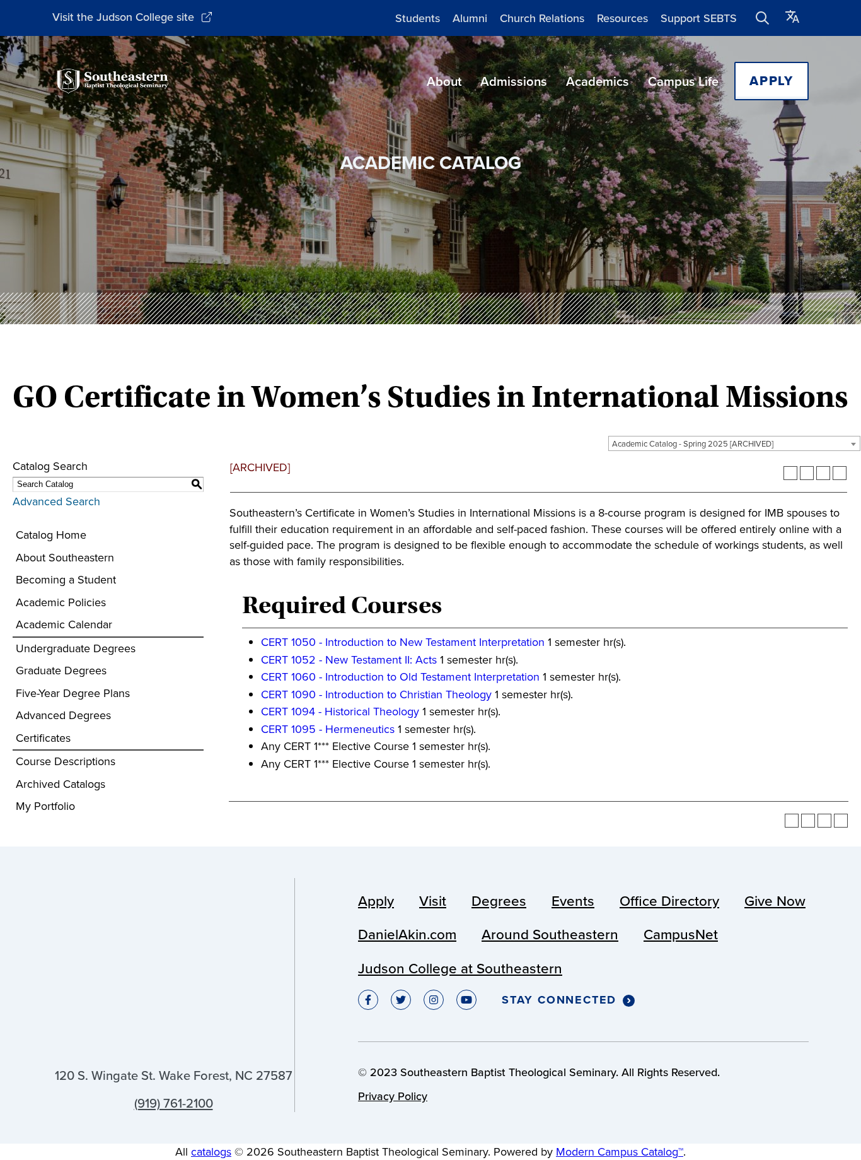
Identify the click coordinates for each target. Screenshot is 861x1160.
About (444, 81)
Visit (432, 901)
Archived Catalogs (60, 784)
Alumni (470, 18)
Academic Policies (61, 602)
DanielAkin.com (407, 934)
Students (417, 18)
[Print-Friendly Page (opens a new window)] (823, 473)
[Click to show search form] (762, 18)
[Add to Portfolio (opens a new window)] (790, 473)
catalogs (211, 1152)
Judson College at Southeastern (460, 968)
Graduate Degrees (61, 670)
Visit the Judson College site (123, 17)
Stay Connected (559, 1000)
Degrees (498, 901)
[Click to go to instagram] (434, 1000)
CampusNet (681, 934)
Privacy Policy (392, 1096)
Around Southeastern (550, 934)
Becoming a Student (66, 579)
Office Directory (669, 901)
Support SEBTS (699, 18)
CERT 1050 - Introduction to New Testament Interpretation (403, 642)
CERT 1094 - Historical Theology (340, 711)
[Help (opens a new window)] (840, 473)
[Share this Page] (807, 473)
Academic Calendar (64, 624)
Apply (771, 81)
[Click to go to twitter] (401, 1000)
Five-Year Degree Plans (73, 693)
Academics (597, 81)
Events (573, 901)
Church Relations (542, 18)
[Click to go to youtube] (466, 1000)
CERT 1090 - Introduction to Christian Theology (376, 694)
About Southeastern (65, 557)
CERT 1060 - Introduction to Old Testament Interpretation (400, 677)
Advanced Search (56, 501)
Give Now (775, 901)
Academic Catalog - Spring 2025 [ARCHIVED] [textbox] (692, 444)
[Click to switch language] (792, 18)
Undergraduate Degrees (76, 648)
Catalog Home (51, 535)
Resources (622, 18)
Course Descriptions (65, 761)
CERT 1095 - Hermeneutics (328, 729)
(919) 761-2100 (173, 1103)
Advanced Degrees (63, 715)
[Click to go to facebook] (368, 1000)
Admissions (513, 81)
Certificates (43, 738)
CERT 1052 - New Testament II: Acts (349, 660)
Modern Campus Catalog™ (619, 1152)
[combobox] (734, 443)
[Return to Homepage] (112, 81)
